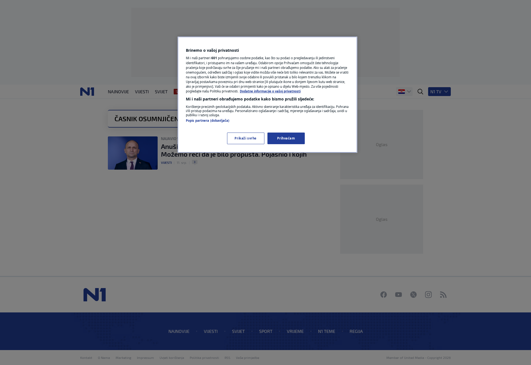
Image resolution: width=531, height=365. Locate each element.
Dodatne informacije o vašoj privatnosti (270, 91)
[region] (267, 95)
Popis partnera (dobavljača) (207, 120)
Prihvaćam (286, 138)
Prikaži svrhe (245, 138)
